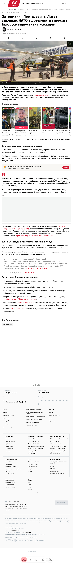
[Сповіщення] (69, 3)
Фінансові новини (11, 466)
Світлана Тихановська (26, 303)
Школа (52, 466)
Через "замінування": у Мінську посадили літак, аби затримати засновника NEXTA (36, 140)
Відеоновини (9, 446)
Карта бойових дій (33, 441)
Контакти (51, 409)
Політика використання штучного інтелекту (35, 413)
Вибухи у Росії (32, 451)
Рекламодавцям (7, 424)
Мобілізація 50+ (54, 441)
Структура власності (54, 415)
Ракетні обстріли (33, 439)
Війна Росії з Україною (35, 436)
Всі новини (26, 3)
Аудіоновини (9, 448)
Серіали (30, 471)
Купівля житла (10, 484)
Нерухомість (10, 480)
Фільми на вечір (32, 466)
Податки (8, 471)
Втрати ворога (32, 453)
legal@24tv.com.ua (26, 532)
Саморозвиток (54, 471)
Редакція (5, 412)
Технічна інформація (31, 425)
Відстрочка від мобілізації (57, 448)
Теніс (29, 487)
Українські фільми (33, 464)
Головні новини (10, 439)
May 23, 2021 (29, 273)
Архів (50, 418)
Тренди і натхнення (11, 487)
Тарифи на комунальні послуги (15, 469)
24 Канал (4, 9)
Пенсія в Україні (10, 474)
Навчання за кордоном (57, 473)
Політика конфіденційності (33, 409)
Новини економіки (12, 459)
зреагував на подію (41, 95)
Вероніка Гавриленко (14, 29)
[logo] (14, 3)
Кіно (29, 459)
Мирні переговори (33, 444)
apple (19, 540)
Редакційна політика (8, 415)
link (38, 400)
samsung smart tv (40, 540)
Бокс (29, 482)
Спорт (30, 480)
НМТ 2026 (52, 468)
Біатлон (30, 489)
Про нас (5, 409)
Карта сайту (52, 421)
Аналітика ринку (10, 482)
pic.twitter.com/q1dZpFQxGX (36, 268)
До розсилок (61, 502)
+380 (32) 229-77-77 (15, 530)
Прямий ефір (9, 444)
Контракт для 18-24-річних (58, 446)
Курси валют (9, 464)
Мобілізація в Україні (57, 436)
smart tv (29, 540)
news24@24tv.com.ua (10, 393)
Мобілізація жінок (55, 444)
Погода (8, 451)
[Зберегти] (64, 38)
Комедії (30, 469)
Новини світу (12, 9)
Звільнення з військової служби (59, 439)
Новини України (37, 3)
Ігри (46, 3)
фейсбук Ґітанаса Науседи (18, 33)
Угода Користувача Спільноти (34, 419)
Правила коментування (32, 422)
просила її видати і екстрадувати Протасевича (34, 236)
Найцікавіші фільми (34, 462)
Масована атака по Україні (35, 448)
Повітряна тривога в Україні (36, 446)
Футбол (30, 484)
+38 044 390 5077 (43, 393)
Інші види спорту (33, 492)
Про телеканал (7, 418)
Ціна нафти (9, 462)
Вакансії (51, 412)
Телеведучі (6, 421)
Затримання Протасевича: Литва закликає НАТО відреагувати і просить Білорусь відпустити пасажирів (44, 9)
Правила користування (9, 427)
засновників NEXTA (18, 309)
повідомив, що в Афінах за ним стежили (20, 299)
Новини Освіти (55, 459)
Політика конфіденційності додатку (35, 416)
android (10, 540)
